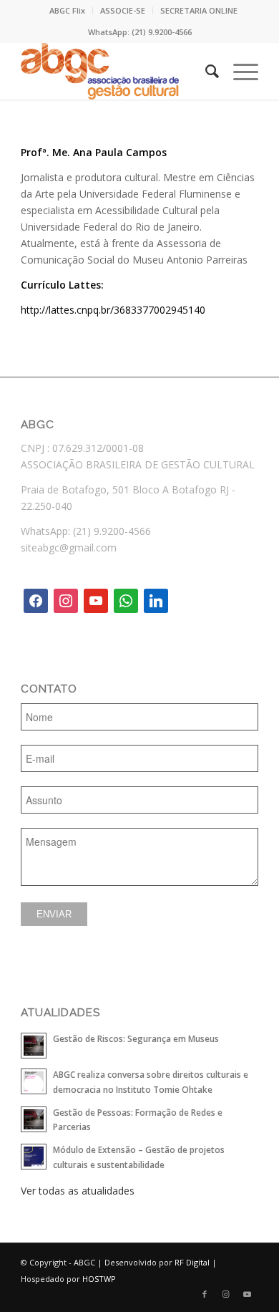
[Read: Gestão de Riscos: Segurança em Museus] (33, 1045)
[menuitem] (67, 10)
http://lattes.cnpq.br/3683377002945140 (113, 310)
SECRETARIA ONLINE (199, 10)
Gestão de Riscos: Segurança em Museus (136, 1038)
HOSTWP (99, 1278)
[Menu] (238, 71)
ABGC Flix (67, 10)
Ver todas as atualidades (77, 1190)
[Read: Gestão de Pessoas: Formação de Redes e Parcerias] (33, 1119)
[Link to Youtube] (247, 1294)
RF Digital (192, 1262)
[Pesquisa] (205, 71)
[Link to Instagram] (226, 1294)
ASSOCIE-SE (122, 10)
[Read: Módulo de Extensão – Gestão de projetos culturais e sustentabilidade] (33, 1156)
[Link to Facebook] (204, 1294)
